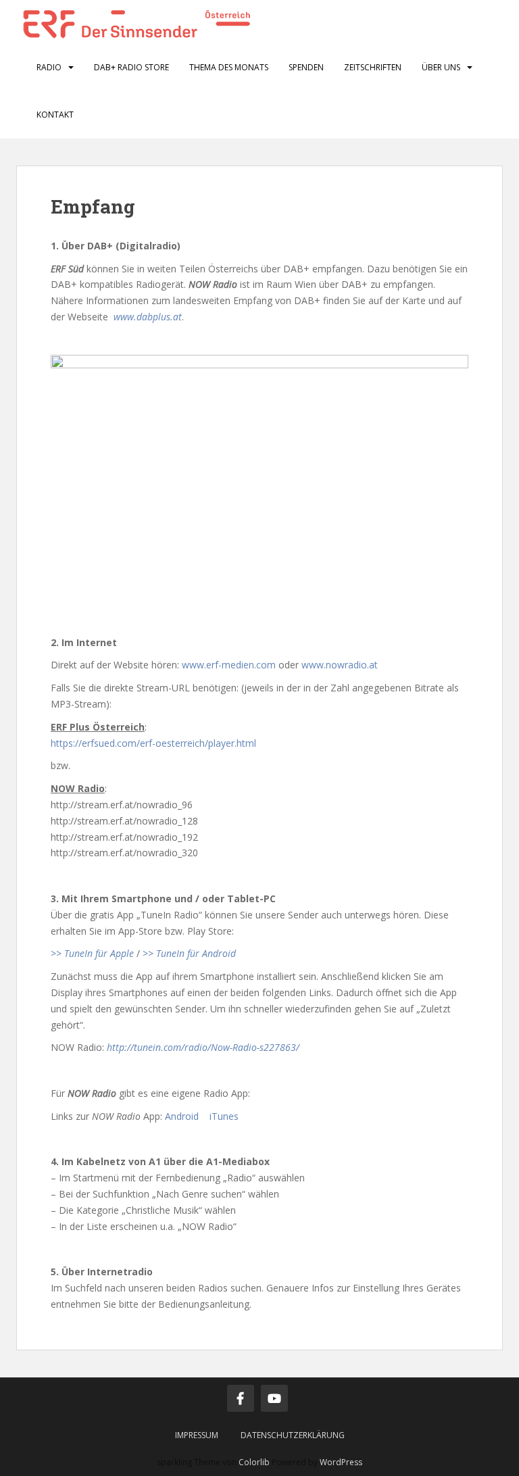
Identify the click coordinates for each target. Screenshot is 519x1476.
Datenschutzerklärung (293, 1435)
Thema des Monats (228, 67)
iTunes (224, 1116)
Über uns (441, 67)
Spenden (306, 67)
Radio (48, 67)
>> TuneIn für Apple (92, 953)
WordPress (341, 1462)
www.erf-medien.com (229, 664)
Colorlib (254, 1462)
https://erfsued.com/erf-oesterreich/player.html (153, 743)
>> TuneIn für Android (189, 953)
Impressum (196, 1435)
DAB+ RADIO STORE (131, 67)
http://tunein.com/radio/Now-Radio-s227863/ (204, 1047)
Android (182, 1116)
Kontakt (55, 114)
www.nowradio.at (339, 664)
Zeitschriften (372, 67)
